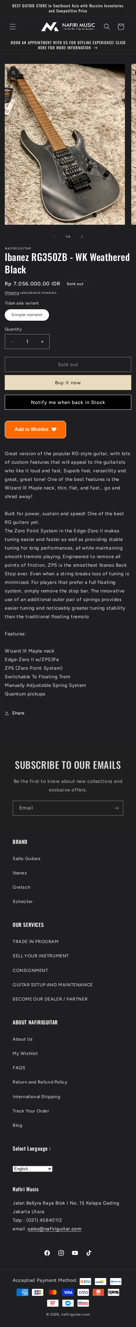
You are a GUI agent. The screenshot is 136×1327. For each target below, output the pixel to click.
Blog (17, 1125)
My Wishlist (25, 1053)
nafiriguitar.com (75, 1314)
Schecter (23, 901)
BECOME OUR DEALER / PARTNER (50, 999)
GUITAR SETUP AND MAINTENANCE (53, 985)
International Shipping (36, 1096)
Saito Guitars (27, 858)
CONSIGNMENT (30, 970)
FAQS (19, 1067)
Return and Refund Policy (40, 1082)
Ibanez (20, 873)
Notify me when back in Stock (68, 402)
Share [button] (18, 713)
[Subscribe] (116, 808)
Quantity (13, 329)
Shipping (12, 293)
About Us (23, 1039)
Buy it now (68, 383)
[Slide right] (82, 236)
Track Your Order (31, 1111)
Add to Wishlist (31, 429)
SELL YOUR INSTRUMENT (41, 956)
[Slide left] (54, 236)
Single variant (30, 316)
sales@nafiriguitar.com (54, 1229)
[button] (13, 27)
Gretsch (21, 887)
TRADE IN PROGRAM (36, 941)
